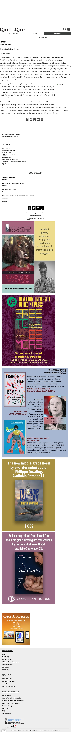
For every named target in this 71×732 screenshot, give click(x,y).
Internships (6, 670)
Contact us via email (37, 218)
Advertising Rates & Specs (11, 703)
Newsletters (13, 33)
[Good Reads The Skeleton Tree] (34, 119)
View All (5, 201)
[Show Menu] (69, 29)
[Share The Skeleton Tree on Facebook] (27, 119)
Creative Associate (8, 177)
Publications (6, 695)
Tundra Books (13, 136)
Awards (4, 684)
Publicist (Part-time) (9, 190)
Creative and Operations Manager (13, 183)
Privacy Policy (7, 706)
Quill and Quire (24, 30)
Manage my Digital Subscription (13, 701)
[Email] (42, 119)
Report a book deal (35, 216)
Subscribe (57, 33)
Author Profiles (7, 664)
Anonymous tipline (8, 686)
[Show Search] (64, 29)
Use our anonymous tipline (35, 213)
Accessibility (6, 714)
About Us (5, 708)
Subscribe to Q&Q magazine (11, 698)
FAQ (3, 711)
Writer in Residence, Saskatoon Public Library (18, 196)
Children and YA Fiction (18, 162)
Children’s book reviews (10, 662)
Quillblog (5, 657)
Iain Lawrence (7, 53)
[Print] (38, 119)
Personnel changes (8, 681)
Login (35, 33)
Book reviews (6, 659)
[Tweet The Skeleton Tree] (31, 119)
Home (4, 654)
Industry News (7, 679)
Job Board (5, 667)
